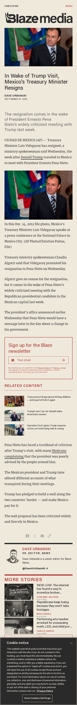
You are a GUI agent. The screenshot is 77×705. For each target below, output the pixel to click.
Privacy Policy (43, 368)
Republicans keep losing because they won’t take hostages (53, 606)
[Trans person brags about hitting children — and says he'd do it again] (14, 400)
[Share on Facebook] (27, 536)
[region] (38, 671)
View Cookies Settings (37, 698)
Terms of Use (60, 368)
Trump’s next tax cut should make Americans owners (44, 413)
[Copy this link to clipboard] (49, 536)
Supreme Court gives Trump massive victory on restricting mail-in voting (46, 427)
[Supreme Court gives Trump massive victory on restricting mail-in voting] (14, 429)
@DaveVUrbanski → (35, 568)
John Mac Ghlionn (47, 597)
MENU (69, 6)
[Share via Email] (42, 536)
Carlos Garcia (45, 631)
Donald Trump (32, 157)
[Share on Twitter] (35, 536)
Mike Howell (44, 614)
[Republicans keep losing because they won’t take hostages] (18, 608)
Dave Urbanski (15, 96)
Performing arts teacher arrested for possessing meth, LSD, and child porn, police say (54, 623)
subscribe (11, 6)
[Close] (71, 643)
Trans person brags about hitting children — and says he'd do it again (49, 398)
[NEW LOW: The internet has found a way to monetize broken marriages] (18, 591)
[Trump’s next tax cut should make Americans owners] (14, 415)
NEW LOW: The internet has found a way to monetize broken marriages (53, 589)
